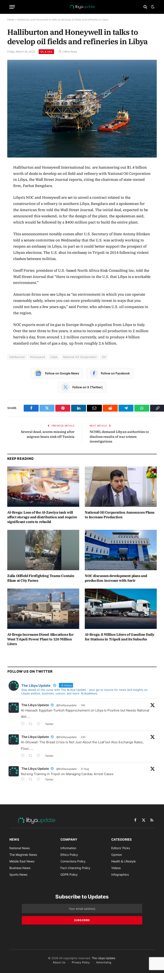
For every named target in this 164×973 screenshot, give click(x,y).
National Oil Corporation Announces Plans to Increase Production (119, 514)
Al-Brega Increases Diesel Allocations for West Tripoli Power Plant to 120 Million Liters (40, 639)
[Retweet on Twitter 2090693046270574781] (32, 780)
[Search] (145, 7)
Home (10, 19)
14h (83, 705)
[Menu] (12, 7)
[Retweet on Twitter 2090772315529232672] (32, 756)
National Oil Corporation (80, 357)
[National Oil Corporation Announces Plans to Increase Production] (121, 486)
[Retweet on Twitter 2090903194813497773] (32, 724)
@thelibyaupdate (66, 705)
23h (83, 737)
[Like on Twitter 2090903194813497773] (40, 724)
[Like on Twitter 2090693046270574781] (40, 780)
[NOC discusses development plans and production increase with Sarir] (121, 550)
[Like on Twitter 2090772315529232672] (40, 756)
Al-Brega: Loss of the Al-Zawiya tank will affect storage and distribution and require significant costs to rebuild (42, 517)
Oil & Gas (46, 51)
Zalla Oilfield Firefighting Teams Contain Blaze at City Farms (40, 578)
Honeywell (37, 357)
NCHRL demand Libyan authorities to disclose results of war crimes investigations (119, 436)
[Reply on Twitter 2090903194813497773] (24, 724)
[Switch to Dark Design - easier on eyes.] (152, 7)
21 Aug (85, 768)
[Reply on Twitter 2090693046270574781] (24, 780)
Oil (104, 357)
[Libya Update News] (82, 7)
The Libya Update (35, 705)
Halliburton (17, 357)
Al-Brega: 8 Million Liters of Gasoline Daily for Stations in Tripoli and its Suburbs (119, 636)
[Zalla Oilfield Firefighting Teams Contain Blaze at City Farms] (43, 550)
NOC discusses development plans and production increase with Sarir (116, 578)
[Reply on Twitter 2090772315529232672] (24, 756)
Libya (54, 357)
